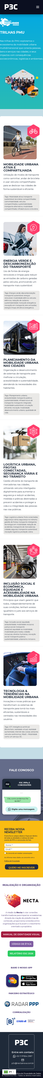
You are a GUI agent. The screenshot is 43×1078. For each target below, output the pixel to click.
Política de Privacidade (12, 861)
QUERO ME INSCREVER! (21, 867)
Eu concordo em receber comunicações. (19, 853)
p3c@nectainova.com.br (23, 1063)
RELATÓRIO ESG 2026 (21, 953)
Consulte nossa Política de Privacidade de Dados (21, 1073)
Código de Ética (21, 944)
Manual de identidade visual (21, 934)
